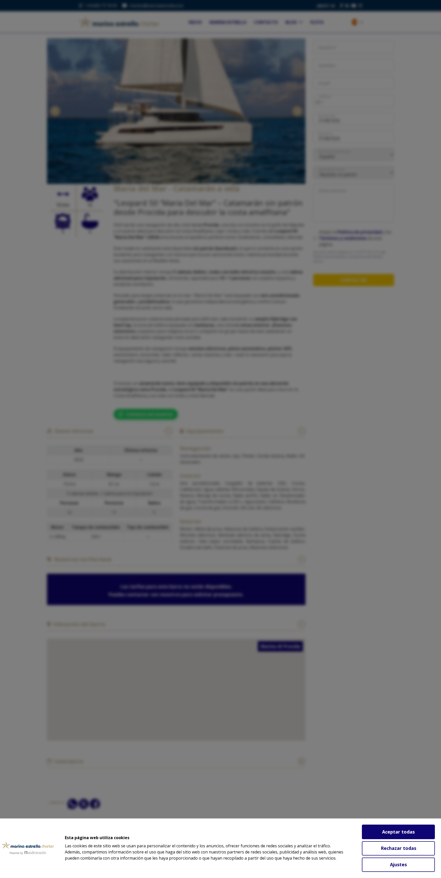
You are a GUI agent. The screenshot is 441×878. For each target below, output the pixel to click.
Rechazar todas (398, 848)
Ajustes (398, 864)
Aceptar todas (398, 832)
